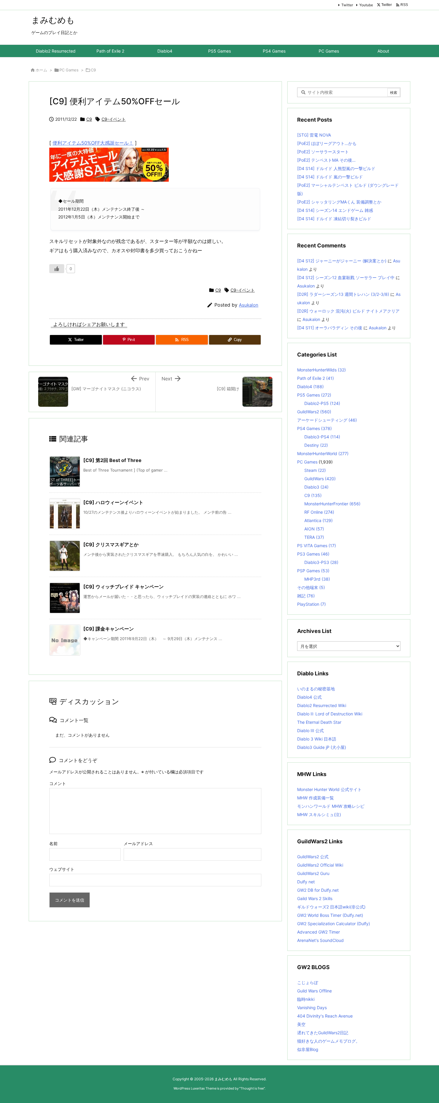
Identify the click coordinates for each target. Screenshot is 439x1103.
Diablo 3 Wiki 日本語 (316, 738)
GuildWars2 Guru (313, 873)
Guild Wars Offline (314, 990)
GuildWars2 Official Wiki (320, 865)
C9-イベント (114, 119)
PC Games (69, 70)
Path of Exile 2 (315, 378)
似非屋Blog (307, 1049)
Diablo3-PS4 (322, 436)
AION (314, 528)
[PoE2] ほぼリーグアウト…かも (327, 143)
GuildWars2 (314, 411)
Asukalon (248, 305)
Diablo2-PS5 (322, 403)
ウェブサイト (61, 869)
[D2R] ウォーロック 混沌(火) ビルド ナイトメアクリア (348, 310)
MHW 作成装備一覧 (315, 797)
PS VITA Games (316, 545)
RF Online (319, 512)
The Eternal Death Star (319, 722)
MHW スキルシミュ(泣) (319, 814)
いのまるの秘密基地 (316, 688)
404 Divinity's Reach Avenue (325, 1015)
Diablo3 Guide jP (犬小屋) (321, 747)
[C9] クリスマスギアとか (111, 544)
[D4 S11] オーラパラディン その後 (329, 327)
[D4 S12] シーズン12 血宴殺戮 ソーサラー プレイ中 (346, 277)
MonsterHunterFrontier (332, 503)
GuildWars (320, 478)
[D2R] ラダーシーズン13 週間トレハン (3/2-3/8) (343, 294)
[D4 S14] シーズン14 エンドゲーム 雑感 (335, 210)
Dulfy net (306, 881)
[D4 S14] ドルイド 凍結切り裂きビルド (334, 218)
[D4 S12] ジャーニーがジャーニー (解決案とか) (341, 260)
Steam (315, 470)
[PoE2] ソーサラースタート (323, 151)
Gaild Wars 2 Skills (314, 898)
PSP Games (313, 570)
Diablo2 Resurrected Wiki (321, 705)
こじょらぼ (307, 982)
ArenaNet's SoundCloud (320, 940)
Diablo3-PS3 (321, 562)
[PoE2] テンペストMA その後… (326, 160)
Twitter (347, 5)
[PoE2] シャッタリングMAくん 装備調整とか (339, 201)
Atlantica (318, 520)
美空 (301, 1024)
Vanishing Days (312, 1007)
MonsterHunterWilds (321, 369)
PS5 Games (314, 394)
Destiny (316, 445)
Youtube (366, 5)
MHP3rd (317, 579)
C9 (93, 70)
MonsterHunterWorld (323, 453)
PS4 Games (314, 428)
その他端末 (311, 587)
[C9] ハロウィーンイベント (113, 502)
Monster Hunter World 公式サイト (329, 789)
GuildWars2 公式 (313, 856)
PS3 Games (313, 553)
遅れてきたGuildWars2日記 (322, 1032)
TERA (314, 537)
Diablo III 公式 (310, 730)
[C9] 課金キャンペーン (108, 629)
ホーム (41, 70)
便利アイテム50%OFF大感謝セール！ (93, 143)
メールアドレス (138, 843)
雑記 (306, 595)
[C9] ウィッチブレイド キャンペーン (123, 587)
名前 (53, 843)
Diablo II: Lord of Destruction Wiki (329, 713)
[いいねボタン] (56, 268)
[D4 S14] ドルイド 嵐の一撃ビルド (330, 176)
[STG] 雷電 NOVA (314, 134)
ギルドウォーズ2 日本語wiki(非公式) (331, 906)
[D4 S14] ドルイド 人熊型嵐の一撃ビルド (336, 168)
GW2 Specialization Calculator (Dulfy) (333, 923)
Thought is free (252, 1088)
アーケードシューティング (327, 420)
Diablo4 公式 (309, 697)
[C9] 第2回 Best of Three (112, 460)
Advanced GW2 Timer (318, 931)
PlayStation (311, 604)
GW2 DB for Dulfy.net (318, 890)
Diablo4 (310, 386)
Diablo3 (316, 486)
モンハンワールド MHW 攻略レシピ (330, 806)
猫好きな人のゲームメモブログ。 (328, 1041)
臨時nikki (305, 999)
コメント (57, 783)
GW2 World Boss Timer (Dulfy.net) (330, 915)
